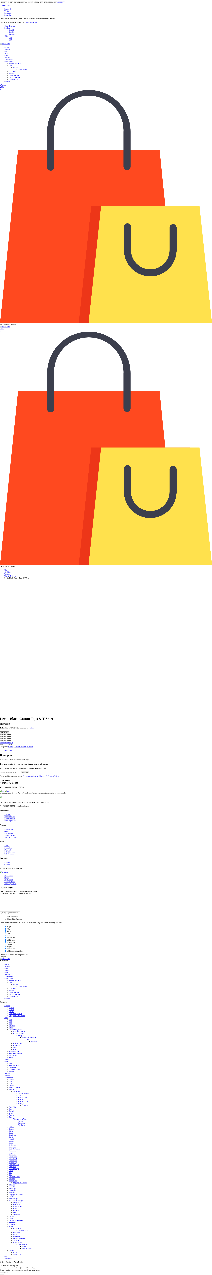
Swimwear (21, 1123)
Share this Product (6, 743)
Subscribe (25, 772)
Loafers (11, 1141)
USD (10, 38)
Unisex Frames (18, 1034)
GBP (6, 36)
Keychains (12, 1155)
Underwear (17, 1045)
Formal (11, 1139)
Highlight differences (14, 919)
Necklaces (12, 1151)
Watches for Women (20, 1119)
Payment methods (15, 77)
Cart (10, 65)
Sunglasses (12, 1089)
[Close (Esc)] (1, 1272)
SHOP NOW (60, 2)
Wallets (11, 1071)
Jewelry (7, 1075)
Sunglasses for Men (16, 1053)
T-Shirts (20, 1095)
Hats (14, 1049)
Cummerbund (22, 1244)
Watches (7, 57)
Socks (11, 1171)
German (11, 34)
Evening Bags (14, 1169)
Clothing (7, 572)
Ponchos (12, 1179)
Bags (6, 55)
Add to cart (4, 732)
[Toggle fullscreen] (5, 1272)
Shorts (11, 1028)
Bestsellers (8, 848)
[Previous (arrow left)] (1, 1274)
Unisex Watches (14, 1177)
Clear (32, 728)
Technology (13, 1163)
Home (6, 47)
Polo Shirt (12, 1107)
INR (10, 40)
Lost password (14, 79)
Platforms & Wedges (16, 1200)
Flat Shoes (21, 1125)
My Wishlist (8, 833)
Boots (11, 1133)
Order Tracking (9, 26)
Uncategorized (14, 1165)
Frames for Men (14, 1051)
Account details (9, 835)
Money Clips (13, 1198)
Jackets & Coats (23, 1101)
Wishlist (11, 73)
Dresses (11, 1012)
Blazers (11, 1079)
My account (8, 61)
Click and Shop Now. (31, 22)
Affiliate (7, 846)
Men (6, 1018)
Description (8, 750)
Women (7, 49)
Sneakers (12, 1026)
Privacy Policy (9, 817)
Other (11, 1131)
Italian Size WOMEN (8, 728)
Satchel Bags (17, 1254)
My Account (8, 829)
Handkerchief (27, 1248)
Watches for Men (19, 1032)
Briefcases (12, 1167)
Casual (11, 1216)
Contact (7, 81)
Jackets (20, 1099)
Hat (27, 1039)
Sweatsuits (12, 1222)
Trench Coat (13, 1181)
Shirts (15, 1047)
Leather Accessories (29, 1038)
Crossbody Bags (14, 1069)
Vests (10, 1113)
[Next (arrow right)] (3, 1274)
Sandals (11, 1111)
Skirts (11, 1109)
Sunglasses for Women (17, 1016)
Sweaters (16, 1091)
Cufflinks (12, 1187)
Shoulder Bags (14, 1065)
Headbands (13, 1157)
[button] (5, 5)
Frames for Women (15, 1014)
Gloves (11, 1250)
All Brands (8, 1258)
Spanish (11, 32)
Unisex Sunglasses (15, 1030)
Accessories (8, 59)
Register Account (15, 63)
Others (11, 1196)
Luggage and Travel (20, 1183)
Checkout (12, 71)
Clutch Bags (17, 1206)
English (7, 28)
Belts (10, 1081)
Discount (7, 850)
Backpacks (21, 1036)
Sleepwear (17, 1202)
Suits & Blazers (14, 1149)
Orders (15, 67)
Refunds (7, 863)
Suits (10, 1117)
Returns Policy (9, 819)
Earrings (16, 1210)
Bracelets (34, 1041)
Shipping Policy (10, 821)
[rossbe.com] (5, 44)
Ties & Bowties (14, 1087)
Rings (11, 1153)
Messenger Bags (19, 1238)
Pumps (11, 1115)
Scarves (24, 1105)
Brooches (12, 1224)
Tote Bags (12, 1135)
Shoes (6, 53)
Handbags (12, 1067)
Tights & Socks (23, 1230)
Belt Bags (16, 1204)
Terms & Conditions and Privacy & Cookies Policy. (41, 776)
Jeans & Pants (14, 1055)
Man (6, 51)
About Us (7, 815)
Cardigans (12, 1191)
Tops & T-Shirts (10, 576)
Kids (10, 1173)
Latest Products (9, 852)
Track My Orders (10, 837)
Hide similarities (12, 917)
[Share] (3, 1272)
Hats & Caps (17, 1043)
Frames (11, 1085)
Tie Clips (12, 1185)
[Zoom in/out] (7, 1272)
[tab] (108, 750)
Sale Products (9, 854)
